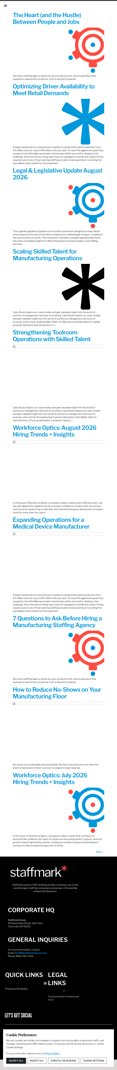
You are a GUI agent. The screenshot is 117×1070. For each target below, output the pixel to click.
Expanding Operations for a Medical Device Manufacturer (51, 523)
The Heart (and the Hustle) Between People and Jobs (47, 18)
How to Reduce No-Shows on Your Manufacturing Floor (57, 693)
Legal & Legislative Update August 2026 (57, 174)
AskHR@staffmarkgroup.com (30, 953)
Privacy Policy (52, 1053)
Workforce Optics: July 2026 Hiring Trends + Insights (50, 778)
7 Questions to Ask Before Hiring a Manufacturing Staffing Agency (57, 621)
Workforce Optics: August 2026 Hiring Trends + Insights (54, 431)
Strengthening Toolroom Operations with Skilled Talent (51, 336)
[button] (5, 5)
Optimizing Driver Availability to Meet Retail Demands (54, 90)
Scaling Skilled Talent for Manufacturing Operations (47, 255)
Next (100, 851)
